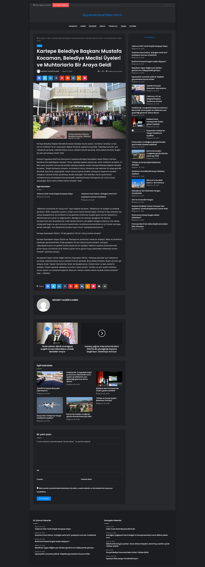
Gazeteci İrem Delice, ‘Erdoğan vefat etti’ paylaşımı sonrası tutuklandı (150, 53)
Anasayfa (73, 26)
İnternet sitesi (86, 479)
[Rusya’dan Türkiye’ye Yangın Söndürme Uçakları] (50, 405)
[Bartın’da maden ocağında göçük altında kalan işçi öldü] (79, 404)
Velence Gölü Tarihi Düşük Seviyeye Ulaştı (55, 194)
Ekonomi (92, 26)
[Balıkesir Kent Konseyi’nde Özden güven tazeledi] (109, 378)
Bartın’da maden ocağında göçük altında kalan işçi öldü (78, 415)
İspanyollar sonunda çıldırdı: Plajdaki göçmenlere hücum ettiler (148, 78)
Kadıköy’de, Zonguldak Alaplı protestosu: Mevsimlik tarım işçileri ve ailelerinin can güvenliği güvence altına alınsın (79, 377)
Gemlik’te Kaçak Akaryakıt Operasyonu (48, 389)
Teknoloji (113, 26)
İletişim (132, 26)
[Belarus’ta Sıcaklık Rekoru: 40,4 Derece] (138, 183)
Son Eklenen (150, 37)
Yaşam (123, 26)
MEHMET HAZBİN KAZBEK (50, 71)
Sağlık (102, 26)
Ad (38, 470)
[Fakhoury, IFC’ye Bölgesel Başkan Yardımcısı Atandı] (138, 99)
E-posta (40, 479)
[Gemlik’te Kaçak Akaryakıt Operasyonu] (50, 378)
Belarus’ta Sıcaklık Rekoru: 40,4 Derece (155, 181)
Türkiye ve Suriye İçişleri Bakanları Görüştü (106, 399)
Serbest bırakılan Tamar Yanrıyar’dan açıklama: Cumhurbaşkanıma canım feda (150, 207)
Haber (83, 26)
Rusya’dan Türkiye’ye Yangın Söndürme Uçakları (49, 417)
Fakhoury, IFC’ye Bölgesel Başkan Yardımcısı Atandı (154, 99)
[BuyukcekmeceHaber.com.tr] (102, 15)
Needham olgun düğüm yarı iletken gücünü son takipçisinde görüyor (147, 69)
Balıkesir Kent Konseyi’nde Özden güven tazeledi (107, 389)
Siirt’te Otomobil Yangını (142, 200)
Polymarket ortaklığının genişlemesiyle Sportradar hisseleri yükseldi (148, 143)
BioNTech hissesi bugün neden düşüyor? (85, 5)
